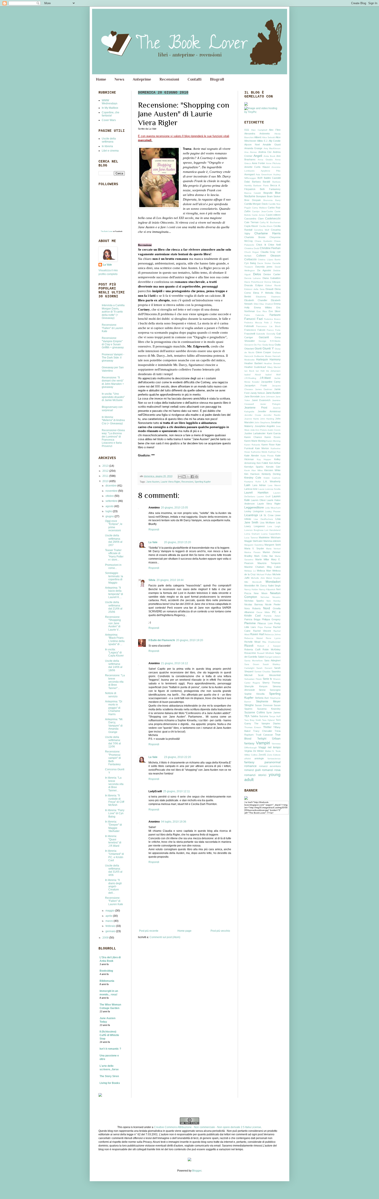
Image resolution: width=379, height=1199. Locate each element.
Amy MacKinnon (272, 148)
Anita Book (269, 156)
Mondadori (273, 581)
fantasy (249, 762)
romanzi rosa (271, 770)
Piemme (250, 623)
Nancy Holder (251, 589)
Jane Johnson (267, 396)
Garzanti (264, 337)
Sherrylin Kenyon (255, 686)
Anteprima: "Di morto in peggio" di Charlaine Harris (113, 708)
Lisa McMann (267, 522)
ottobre (109, 495)
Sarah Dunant (264, 668)
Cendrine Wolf (261, 230)
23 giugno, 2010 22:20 (177, 757)
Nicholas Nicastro (271, 597)
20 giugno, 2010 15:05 (174, 507)
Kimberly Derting (271, 474)
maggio (110, 910)
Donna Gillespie (272, 282)
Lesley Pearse (273, 511)
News (119, 79)
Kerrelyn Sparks (253, 466)
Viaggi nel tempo (269, 747)
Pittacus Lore (264, 623)
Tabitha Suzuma (259, 716)
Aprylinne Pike (271, 171)
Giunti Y (268, 348)
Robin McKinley (272, 649)
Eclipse (259, 285)
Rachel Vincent (262, 630)
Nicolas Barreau (253, 604)
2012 (105, 470)
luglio (109, 511)
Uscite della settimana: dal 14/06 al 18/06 (113, 665)
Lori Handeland (273, 530)
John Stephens (262, 422)
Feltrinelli (249, 326)
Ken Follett (262, 463)
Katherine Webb (259, 452)
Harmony (275, 359)
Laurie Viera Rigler (170, 481)
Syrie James (273, 712)
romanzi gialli (252, 770)
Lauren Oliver (258, 500)
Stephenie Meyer (268, 701)
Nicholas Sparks (254, 600)
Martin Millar (262, 559)
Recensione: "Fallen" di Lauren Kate (112, 328)
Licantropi (251, 515)
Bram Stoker (274, 196)
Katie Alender (251, 455)
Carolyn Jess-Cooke (262, 211)
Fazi (260, 318)
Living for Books (110, 1083)
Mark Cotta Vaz (263, 556)
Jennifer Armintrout (269, 411)
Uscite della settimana (109, 140)
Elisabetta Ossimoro (268, 296)
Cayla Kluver (251, 226)
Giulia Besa (268, 345)
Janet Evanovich (261, 400)
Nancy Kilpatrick (267, 589)
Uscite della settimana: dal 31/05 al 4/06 (113, 870)
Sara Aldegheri (272, 660)
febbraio (110, 926)
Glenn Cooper (263, 352)
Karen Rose (268, 444)
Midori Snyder (273, 578)
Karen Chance (253, 437)
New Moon (260, 593)
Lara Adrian (259, 485)
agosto (109, 506)
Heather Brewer (272, 363)
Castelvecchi (273, 218)
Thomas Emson (252, 727)
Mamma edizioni (272, 541)
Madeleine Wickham (270, 537)
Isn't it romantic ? (110, 1048)
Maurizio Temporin (269, 563)
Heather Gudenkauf (255, 367)
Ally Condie (275, 140)
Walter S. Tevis (273, 751)
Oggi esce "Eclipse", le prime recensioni (113, 525)
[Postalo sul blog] (184, 476)
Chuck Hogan (251, 252)
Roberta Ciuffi (252, 649)
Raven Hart (257, 634)
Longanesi (259, 526)
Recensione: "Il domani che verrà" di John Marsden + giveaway (113, 382)
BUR (260, 178)
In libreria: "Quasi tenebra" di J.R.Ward (113, 841)
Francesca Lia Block (268, 326)
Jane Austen (152, 481)
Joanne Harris (251, 419)
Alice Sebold (268, 137)
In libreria (107, 146)
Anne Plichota (273, 163)
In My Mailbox (110, 107)
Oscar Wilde (263, 612)
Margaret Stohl (273, 544)
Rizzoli (248, 645)
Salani (261, 656)
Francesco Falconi (254, 330)
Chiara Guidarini (263, 241)
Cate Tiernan (251, 222)
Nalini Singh (274, 585)
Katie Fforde (267, 455)
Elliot (256, 304)
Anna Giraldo (265, 159)
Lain (247, 485)
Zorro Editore (274, 755)
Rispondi (153, 529)
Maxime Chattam (254, 567)
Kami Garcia (274, 433)
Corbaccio (250, 259)
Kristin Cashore (272, 478)
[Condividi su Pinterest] (196, 476)
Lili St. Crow (266, 515)
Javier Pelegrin (270, 404)
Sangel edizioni (273, 657)
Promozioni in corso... (113, 566)
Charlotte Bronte (254, 237)
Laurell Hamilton (256, 492)
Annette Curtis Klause (257, 167)
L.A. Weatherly (272, 481)
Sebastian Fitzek (253, 679)
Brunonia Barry (272, 200)
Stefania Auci (262, 697)
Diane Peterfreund (253, 282)
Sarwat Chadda (262, 671)
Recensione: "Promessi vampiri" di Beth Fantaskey (113, 758)
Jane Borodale (252, 396)
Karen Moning (273, 441)
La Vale (152, 542)
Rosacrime (250, 653)
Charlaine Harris (267, 233)
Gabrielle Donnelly (265, 334)
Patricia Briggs (252, 619)
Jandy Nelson (257, 393)
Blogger (196, 1170)
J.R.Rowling (250, 378)
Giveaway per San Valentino (113, 369)
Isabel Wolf (273, 374)
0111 (246, 129)
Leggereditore (254, 507)
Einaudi (269, 289)
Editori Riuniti (273, 285)
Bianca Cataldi (252, 193)
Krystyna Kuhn (252, 481)
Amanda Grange (253, 148)
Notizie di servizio (111, 695)
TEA (246, 716)
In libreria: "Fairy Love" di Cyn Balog (114, 813)
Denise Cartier (272, 274)
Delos (257, 274)
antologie (259, 758)
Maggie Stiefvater (253, 541)
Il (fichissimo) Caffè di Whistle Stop (109, 1035)
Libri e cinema (110, 150)
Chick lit (261, 244)
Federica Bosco (272, 319)
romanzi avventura (270, 766)
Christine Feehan (270, 248)
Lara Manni (274, 485)
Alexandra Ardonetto (257, 133)
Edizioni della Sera (254, 289)
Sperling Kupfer (203, 481)
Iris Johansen (273, 371)
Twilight (261, 738)
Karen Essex (273, 437)
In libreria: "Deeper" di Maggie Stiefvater (113, 826)
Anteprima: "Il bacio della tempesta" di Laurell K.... (114, 592)
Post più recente (148, 930)
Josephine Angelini (265, 426)
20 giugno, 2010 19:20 (189, 640)
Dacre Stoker (264, 263)
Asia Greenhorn (264, 174)
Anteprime (142, 79)
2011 (105, 475)
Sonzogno (275, 690)
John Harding (267, 419)
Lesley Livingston (254, 511)
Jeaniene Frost (255, 407)
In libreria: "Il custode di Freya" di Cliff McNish (114, 800)
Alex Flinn (275, 129)
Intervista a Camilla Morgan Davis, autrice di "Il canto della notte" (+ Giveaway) (113, 312)
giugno (109, 516)
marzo (109, 920)
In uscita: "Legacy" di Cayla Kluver (114, 652)
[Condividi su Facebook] (192, 476)
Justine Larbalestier (255, 433)
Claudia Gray (268, 252)
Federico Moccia (253, 322)
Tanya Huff (275, 716)
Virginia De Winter (254, 751)
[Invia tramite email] (180, 476)
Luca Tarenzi (251, 537)
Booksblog (106, 970)
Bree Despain (252, 200)
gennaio (110, 931)
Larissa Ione (250, 489)
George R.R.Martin (270, 341)
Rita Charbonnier (271, 642)
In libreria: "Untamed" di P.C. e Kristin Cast (114, 855)
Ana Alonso (250, 152)
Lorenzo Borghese (254, 530)
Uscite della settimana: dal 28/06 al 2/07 (113, 540)
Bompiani (261, 196)
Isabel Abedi (252, 374)
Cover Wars (109, 120)
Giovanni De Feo (252, 345)
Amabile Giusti (272, 144)
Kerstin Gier (273, 466)
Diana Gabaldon (272, 278)
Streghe (249, 705)
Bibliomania (107, 980)
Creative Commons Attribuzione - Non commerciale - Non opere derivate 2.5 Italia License (207, 1127)
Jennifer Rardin (272, 415)
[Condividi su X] (188, 476)
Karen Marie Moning (255, 440)
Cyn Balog (250, 263)
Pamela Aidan (272, 616)
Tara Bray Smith (252, 720)
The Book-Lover (107, 231)
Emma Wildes (263, 307)
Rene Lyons (273, 638)
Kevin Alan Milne (253, 470)
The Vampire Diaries (267, 723)
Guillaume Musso (263, 356)
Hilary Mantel (274, 367)
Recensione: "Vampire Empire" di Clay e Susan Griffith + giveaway (113, 342)
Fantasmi (275, 314)
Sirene (262, 690)
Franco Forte (274, 330)
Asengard (249, 174)
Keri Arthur (275, 463)
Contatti (195, 79)
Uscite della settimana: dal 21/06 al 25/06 (113, 607)
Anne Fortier (258, 163)
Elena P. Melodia (263, 292)
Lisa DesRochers (263, 519)
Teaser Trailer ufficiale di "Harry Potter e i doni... (114, 555)
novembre (111, 490)
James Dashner (263, 389)
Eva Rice (262, 311)
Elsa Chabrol (266, 304)
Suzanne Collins (254, 712)
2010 (105, 481)
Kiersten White (272, 470)
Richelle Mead (252, 641)
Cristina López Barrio (269, 259)
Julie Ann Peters (258, 430)
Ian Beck (249, 371)
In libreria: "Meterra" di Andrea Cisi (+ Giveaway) (113, 420)
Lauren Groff (264, 496)
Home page (184, 930)
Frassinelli (249, 333)
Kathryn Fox (274, 452)
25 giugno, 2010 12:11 (176, 791)
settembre (111, 501)
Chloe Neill (274, 244)
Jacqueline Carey (271, 381)
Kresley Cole (252, 477)
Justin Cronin (274, 430)
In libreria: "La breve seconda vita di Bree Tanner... (114, 784)
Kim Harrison (251, 474)
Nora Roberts (252, 608)
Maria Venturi (273, 548)
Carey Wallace (259, 207)
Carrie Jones (258, 215)
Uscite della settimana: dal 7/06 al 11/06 (113, 742)
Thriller (267, 727)
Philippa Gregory (271, 619)
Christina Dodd (251, 248)
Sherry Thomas (271, 682)
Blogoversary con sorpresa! (112, 408)
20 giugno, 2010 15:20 (177, 542)
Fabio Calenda (254, 315)
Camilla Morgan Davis (256, 204)
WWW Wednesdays (109, 102)
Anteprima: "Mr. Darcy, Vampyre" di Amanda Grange (114, 726)
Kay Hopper (264, 459)
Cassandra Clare (254, 218)
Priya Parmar (265, 627)
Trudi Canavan (264, 734)
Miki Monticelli (252, 582)
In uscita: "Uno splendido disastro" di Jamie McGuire (113, 397)
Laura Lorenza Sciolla (269, 489)
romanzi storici (255, 775)
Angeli (258, 155)
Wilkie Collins (250, 755)
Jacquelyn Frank (255, 385)
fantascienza (274, 758)
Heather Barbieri (253, 363)
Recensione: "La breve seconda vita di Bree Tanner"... (115, 682)
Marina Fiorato (252, 552)
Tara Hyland (268, 720)
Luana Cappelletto (271, 534)
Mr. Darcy (261, 585)
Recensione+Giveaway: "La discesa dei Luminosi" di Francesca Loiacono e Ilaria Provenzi (113, 438)
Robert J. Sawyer (269, 646)
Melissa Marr (264, 570)
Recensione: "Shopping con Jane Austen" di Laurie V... (113, 623)
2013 (105, 465)
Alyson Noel (252, 144)
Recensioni (169, 79)
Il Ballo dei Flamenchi (161, 640)
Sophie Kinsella (254, 694)
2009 (105, 937)
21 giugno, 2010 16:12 (174, 663)
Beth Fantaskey (270, 189)
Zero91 (262, 754)
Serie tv (267, 678)
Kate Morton (262, 448)
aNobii (247, 758)
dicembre (111, 485)
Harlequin (262, 359)
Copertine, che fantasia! (110, 114)
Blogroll (217, 79)
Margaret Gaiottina (254, 545)
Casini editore (273, 214)
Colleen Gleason (268, 255)
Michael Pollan (264, 574)
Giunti (258, 348)
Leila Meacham (273, 507)
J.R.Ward (265, 378)
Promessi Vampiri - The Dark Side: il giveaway (113, 357)
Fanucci (249, 318)
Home (101, 79)
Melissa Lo (250, 571)
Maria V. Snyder (254, 548)
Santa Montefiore (253, 660)
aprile (109, 915)
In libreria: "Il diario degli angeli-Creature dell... (113, 886)
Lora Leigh (274, 526)
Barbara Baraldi (261, 181)
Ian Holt (260, 371)
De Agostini (264, 270)
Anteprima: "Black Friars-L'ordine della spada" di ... (115, 639)
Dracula (248, 285)
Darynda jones (264, 266)
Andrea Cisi (265, 152)
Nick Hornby (273, 601)
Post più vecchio (220, 930)
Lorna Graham (252, 534)
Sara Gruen (251, 664)
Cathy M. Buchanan (270, 222)
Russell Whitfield (265, 653)
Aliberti (257, 137)
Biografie (268, 193)
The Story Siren (109, 1076)
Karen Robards (252, 444)
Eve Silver (275, 311)
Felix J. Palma (272, 322)
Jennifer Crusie (252, 415)
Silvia (151, 580)
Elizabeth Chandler (255, 300)
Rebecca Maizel (253, 638)
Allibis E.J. (262, 140)
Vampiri (263, 743)
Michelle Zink (258, 578)
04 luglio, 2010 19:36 (173, 821)
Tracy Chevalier (262, 731)
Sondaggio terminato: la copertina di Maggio (114, 577)
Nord (266, 608)
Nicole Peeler (273, 604)
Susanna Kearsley (269, 708)
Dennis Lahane (252, 278)
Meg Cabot (274, 567)
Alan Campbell (259, 130)
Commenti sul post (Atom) (165, 937)
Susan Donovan (263, 705)
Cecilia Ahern (266, 226)
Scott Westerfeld (269, 675)
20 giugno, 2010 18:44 (170, 580)
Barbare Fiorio (260, 185)
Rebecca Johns (273, 634)
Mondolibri (249, 585)
